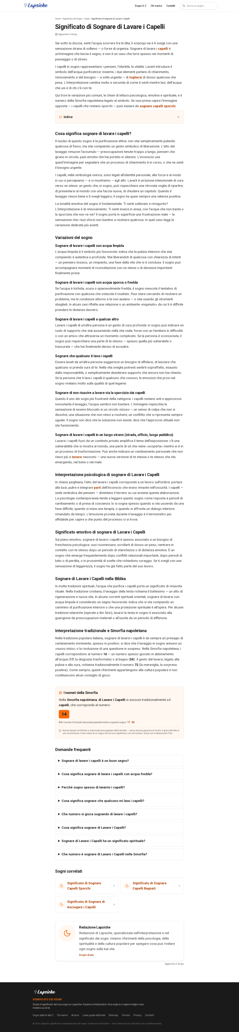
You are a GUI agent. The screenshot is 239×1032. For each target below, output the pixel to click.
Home (58, 19)
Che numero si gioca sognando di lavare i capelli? (99, 814)
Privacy (137, 1015)
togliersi (135, 77)
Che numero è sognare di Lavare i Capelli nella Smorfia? (104, 854)
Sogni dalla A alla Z (43, 1015)
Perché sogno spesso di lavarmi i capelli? (93, 787)
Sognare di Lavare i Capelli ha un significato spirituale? (103, 841)
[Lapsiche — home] (36, 6)
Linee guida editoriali (94, 1015)
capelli (163, 49)
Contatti (170, 5)
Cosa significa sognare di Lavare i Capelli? (94, 828)
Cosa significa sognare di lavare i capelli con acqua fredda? (107, 774)
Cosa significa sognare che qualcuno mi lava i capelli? (103, 801)
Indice (68, 117)
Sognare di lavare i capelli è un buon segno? (95, 761)
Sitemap (113, 1015)
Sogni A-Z (140, 5)
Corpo (87, 19)
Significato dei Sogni (72, 19)
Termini (126, 1015)
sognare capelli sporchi (157, 106)
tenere (77, 457)
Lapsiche (44, 1023)
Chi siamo (156, 5)
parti (97, 488)
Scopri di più (86, 955)
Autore (75, 1015)
